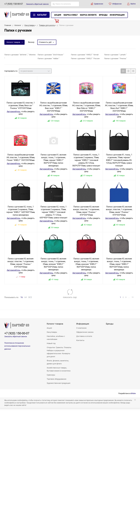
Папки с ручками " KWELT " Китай (85, 55)
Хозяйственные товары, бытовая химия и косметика (58, 369)
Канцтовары (52, 332)
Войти (133, 4)
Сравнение (98, 4)
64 (25, 297)
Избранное (117, 4)
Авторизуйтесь (13, 111)
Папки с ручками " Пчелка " (115, 58)
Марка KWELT (71, 15)
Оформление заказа (84, 332)
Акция (57, 15)
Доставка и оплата (84, 336)
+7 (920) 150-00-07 (13, 4)
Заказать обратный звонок (15, 336)
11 (133, 297)
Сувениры (51, 375)
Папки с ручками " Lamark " (115, 55)
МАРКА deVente (88, 15)
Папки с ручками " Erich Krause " (51, 55)
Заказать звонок (37, 4)
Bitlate (133, 393)
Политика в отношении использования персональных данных (17, 346)
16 (22, 297)
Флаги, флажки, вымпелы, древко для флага (58, 362)
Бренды (103, 15)
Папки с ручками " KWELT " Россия (85, 58)
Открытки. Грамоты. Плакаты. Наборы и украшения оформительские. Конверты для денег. (59, 352)
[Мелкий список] (133, 71)
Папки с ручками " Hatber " (48, 58)
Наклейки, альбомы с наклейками (56, 337)
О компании (81, 328)
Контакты (80, 340)
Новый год (51, 343)
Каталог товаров (13, 42)
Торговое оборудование (56, 379)
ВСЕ (30, 297)
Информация (117, 15)
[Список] (128, 71)
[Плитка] (123, 71)
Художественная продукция (58, 383)
